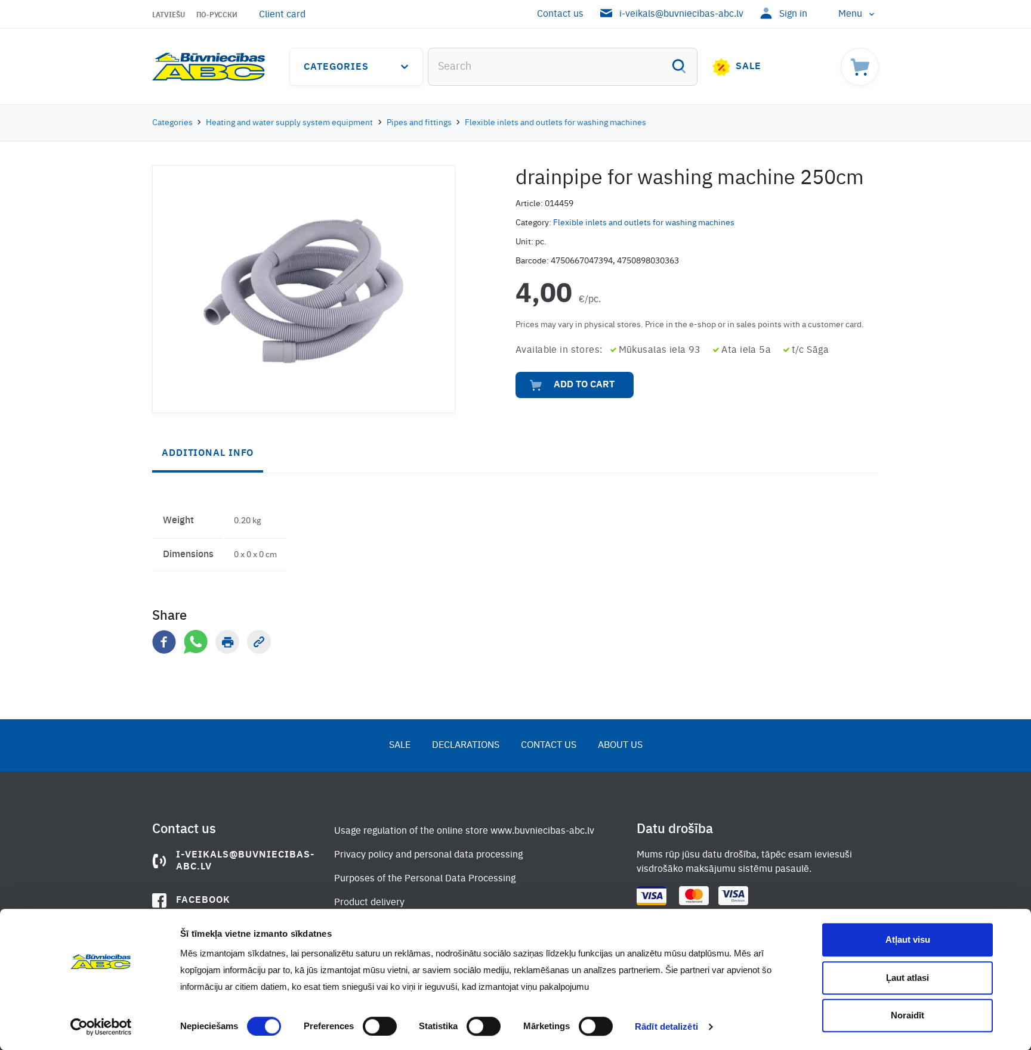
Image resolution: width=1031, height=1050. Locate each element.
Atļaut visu (907, 939)
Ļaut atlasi (907, 978)
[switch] (380, 1026)
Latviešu (168, 15)
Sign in (793, 14)
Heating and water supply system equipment (289, 123)
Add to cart (584, 385)
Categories (336, 67)
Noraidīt (907, 1015)
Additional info (208, 453)
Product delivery (369, 903)
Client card (282, 15)
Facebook (203, 900)
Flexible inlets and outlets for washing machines (555, 123)
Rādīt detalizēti (666, 1026)
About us (620, 745)
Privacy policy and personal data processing (428, 855)
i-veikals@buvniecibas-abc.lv (681, 14)
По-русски (216, 15)
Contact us (560, 14)
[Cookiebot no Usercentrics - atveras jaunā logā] (101, 1027)
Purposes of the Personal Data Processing (425, 879)
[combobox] (562, 67)
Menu (850, 14)
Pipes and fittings (419, 123)
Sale (748, 67)
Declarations (465, 745)
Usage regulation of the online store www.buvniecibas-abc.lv (464, 831)
